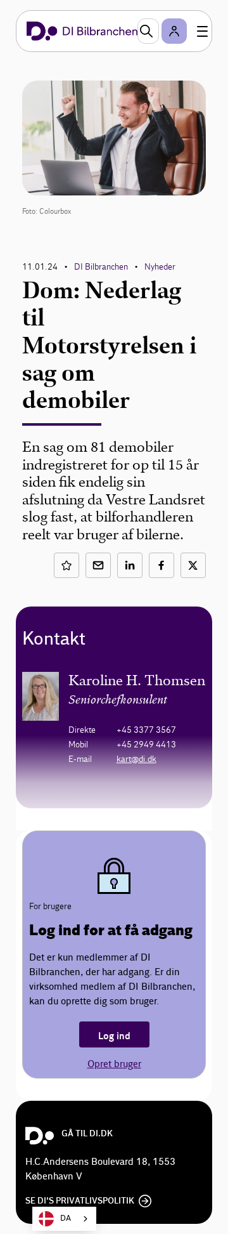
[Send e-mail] (98, 565)
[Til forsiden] (82, 31)
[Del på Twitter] (193, 565)
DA (65, 1218)
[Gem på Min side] (66, 565)
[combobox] (64, 1219)
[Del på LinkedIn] (129, 565)
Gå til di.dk (87, 1133)
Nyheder (159, 266)
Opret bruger (114, 1064)
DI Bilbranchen (101, 266)
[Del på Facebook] (161, 565)
